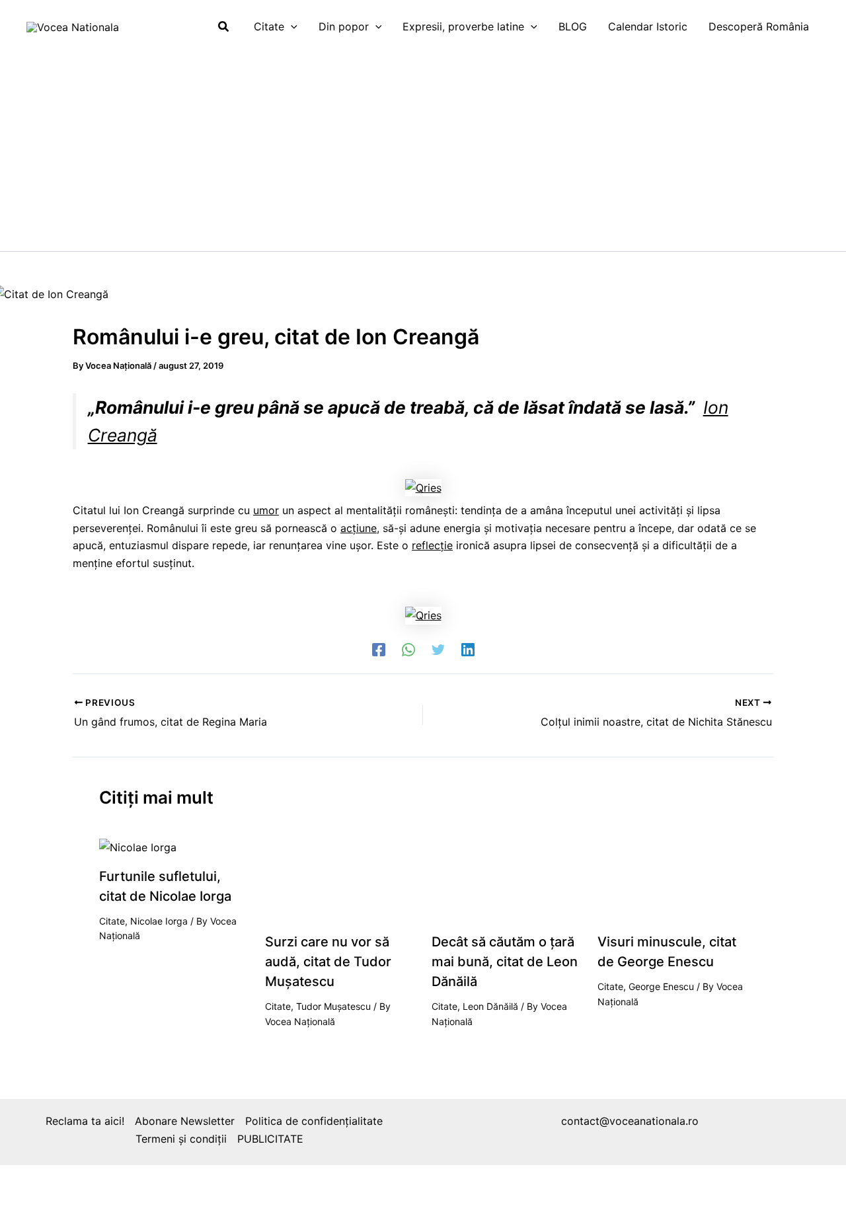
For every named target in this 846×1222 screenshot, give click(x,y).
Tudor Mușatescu (333, 1006)
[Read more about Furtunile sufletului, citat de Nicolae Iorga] (137, 846)
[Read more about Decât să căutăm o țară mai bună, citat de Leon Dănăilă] (506, 878)
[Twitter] (438, 649)
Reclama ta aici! (85, 1120)
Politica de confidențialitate (314, 1120)
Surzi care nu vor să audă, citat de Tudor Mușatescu (328, 961)
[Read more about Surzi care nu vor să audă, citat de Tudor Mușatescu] (339, 878)
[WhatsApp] (408, 649)
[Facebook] (378, 649)
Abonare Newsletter (185, 1120)
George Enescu (661, 986)
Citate (112, 921)
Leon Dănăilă (490, 1006)
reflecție (432, 545)
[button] (224, 27)
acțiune (358, 528)
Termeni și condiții (181, 1138)
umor (266, 510)
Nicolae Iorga (159, 921)
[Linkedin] (468, 649)
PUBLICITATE (270, 1138)
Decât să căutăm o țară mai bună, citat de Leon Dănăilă (505, 961)
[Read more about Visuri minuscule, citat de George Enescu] (672, 878)
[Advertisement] (423, 152)
